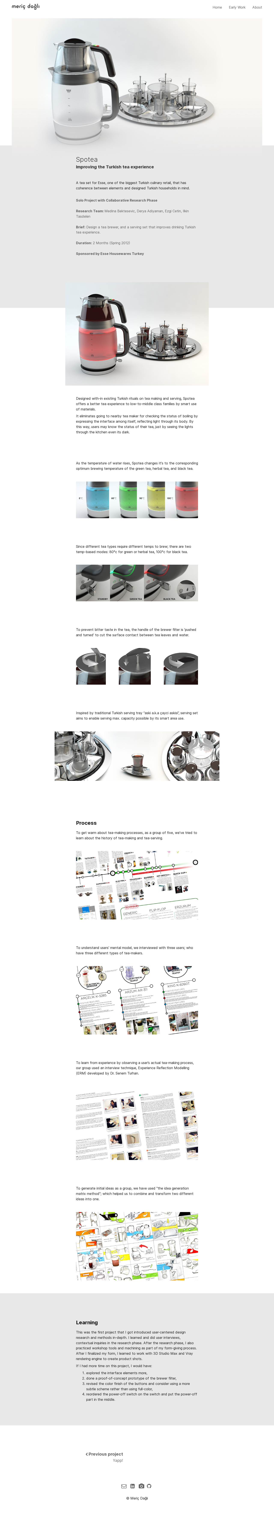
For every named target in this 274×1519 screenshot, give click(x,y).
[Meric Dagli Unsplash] (142, 1486)
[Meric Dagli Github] (150, 1486)
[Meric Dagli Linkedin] (133, 1486)
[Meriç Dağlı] (25, 7)
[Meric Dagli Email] (125, 1486)
